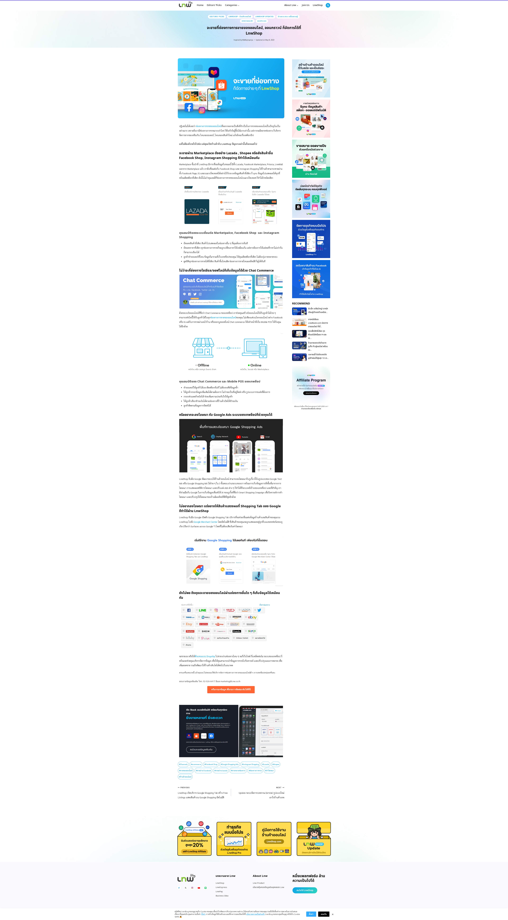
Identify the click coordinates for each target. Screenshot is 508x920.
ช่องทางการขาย (255, 770)
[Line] (205, 887)
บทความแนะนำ (247, 21)
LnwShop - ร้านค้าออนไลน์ (240, 16)
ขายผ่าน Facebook (203, 770)
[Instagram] (192, 887)
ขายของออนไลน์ (185, 770)
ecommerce (196, 764)
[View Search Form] (328, 5)
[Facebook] (179, 887)
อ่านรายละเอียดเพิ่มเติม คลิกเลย (311, 408)
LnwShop (318, 5)
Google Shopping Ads (229, 764)
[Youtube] (198, 887)
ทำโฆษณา (269, 770)
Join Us (305, 5)
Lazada (232, 153)
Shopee (246, 153)
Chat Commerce (261, 270)
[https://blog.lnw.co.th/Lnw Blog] (186, 5)
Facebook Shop (191, 158)
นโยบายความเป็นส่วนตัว (255, 914)
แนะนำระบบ (261, 21)
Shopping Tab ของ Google (261, 506)
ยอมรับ (324, 914)
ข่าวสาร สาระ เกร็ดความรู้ (288, 16)
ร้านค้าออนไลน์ (185, 776)
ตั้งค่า (203, 914)
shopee (275, 764)
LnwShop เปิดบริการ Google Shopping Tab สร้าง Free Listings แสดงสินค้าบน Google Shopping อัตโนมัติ (203, 792)
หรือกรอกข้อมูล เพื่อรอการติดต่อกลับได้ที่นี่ (231, 689)
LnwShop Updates (264, 16)
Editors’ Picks (214, 5)
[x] (185, 887)
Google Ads (223, 415)
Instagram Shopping (220, 158)
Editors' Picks (217, 16)
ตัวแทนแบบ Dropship (205, 656)
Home (200, 5)
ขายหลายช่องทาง (238, 770)
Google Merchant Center (205, 521)
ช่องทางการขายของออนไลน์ (208, 126)
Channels (183, 764)
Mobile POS (235, 381)
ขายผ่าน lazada (220, 770)
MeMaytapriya (247, 40)
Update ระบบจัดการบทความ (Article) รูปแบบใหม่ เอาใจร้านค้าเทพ (261, 792)
